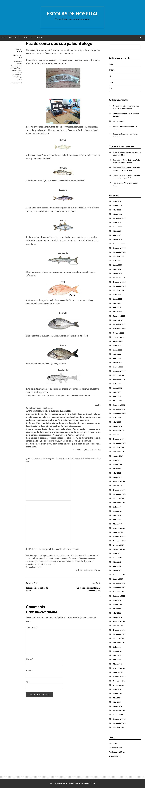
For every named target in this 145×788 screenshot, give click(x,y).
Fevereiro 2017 (119, 575)
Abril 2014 (117, 702)
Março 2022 (117, 363)
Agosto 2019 (118, 456)
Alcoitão (19, 63)
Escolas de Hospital (72, 13)
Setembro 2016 (119, 596)
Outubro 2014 (118, 685)
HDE (110, 76)
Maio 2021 (117, 392)
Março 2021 (117, 401)
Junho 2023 (117, 299)
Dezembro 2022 (119, 324)
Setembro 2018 (119, 503)
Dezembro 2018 (119, 490)
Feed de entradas (115, 748)
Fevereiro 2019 (119, 481)
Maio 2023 (117, 303)
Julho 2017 (117, 553)
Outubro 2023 (118, 290)
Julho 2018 (117, 507)
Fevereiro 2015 (119, 668)
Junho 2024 (117, 265)
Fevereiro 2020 (119, 430)
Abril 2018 (117, 520)
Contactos (39, 38)
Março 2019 (117, 477)
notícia (14, 70)
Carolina (91, 783)
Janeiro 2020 (118, 435)
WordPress (69, 783)
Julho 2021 (117, 384)
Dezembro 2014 (119, 677)
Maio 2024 (117, 269)
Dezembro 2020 (119, 409)
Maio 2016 (117, 609)
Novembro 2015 (119, 634)
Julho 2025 (117, 223)
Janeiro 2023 (118, 320)
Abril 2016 (117, 613)
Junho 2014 (117, 694)
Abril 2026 (117, 210)
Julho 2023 (117, 295)
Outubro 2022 (118, 333)
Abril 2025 (117, 235)
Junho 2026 (117, 206)
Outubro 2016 (118, 592)
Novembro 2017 (119, 541)
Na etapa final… (119, 121)
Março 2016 (117, 617)
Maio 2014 (117, 698)
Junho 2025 (117, 227)
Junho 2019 (117, 464)
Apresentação (15, 38)
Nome (29, 658)
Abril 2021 (117, 396)
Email (29, 670)
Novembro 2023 (119, 286)
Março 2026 (117, 214)
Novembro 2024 (119, 252)
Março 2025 (117, 239)
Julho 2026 (117, 201)
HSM (111, 82)
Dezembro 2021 (119, 371)
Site (28, 682)
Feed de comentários (117, 752)
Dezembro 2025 (119, 218)
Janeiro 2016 (118, 626)
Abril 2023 (117, 307)
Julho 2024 (117, 261)
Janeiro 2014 (118, 715)
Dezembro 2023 (119, 282)
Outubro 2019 (118, 447)
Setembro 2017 (119, 549)
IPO (110, 88)
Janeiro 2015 (118, 672)
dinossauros (15, 66)
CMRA (111, 70)
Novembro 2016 (119, 587)
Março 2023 (117, 312)
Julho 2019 (117, 460)
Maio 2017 (117, 562)
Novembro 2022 (119, 329)
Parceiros (28, 38)
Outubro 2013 (118, 727)
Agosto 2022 (118, 341)
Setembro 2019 (119, 452)
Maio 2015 (117, 655)
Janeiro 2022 (118, 367)
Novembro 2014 (119, 681)
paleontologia (17, 75)
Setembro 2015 (119, 643)
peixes (20, 79)
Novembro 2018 (119, 494)
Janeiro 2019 (118, 486)
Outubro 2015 (118, 638)
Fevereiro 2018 (119, 528)
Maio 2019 (117, 469)
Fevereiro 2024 (119, 278)
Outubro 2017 (118, 545)
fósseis (19, 68)
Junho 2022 (117, 350)
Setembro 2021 (119, 380)
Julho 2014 (117, 689)
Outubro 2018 (118, 498)
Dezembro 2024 (119, 248)
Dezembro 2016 (119, 583)
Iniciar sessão (114, 743)
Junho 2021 (117, 388)
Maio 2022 (117, 354)
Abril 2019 (117, 473)
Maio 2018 (117, 515)
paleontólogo (17, 77)
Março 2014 (117, 706)
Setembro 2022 (119, 337)
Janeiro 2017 (118, 579)
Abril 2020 (117, 422)
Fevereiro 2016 (119, 621)
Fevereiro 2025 (119, 244)
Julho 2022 (117, 346)
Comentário (32, 627)
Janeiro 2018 (118, 532)
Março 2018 (117, 524)
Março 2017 (117, 570)
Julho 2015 (117, 647)
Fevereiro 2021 (119, 405)
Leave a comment (16, 83)
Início (3, 38)
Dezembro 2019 (119, 439)
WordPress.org (115, 756)
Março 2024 (117, 273)
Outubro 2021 (118, 375)
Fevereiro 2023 (119, 316)
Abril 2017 (117, 566)
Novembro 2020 (119, 413)
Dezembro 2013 (119, 719)
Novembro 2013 (119, 723)
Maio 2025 (117, 231)
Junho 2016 (117, 604)
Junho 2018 (117, 511)
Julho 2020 (117, 418)
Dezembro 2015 (119, 630)
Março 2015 (117, 664)
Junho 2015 (117, 651)
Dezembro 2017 (119, 537)
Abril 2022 (117, 358)
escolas (19, 52)
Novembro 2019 (119, 443)
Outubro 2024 (118, 256)
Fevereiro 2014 (119, 710)
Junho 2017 (117, 558)
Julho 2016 (117, 600)
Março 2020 (117, 426)
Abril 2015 (117, 660)
